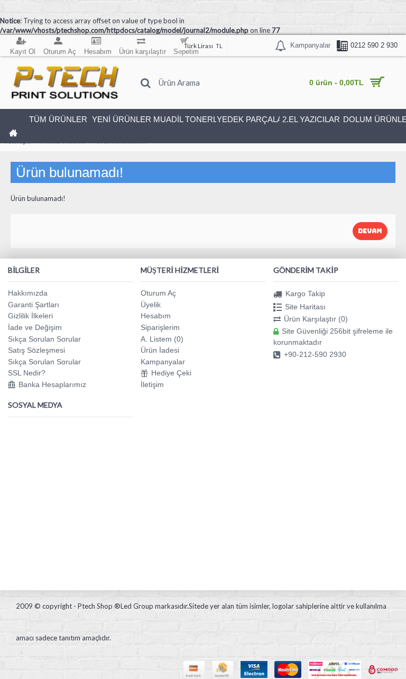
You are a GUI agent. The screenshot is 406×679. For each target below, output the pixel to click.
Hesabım (156, 315)
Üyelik (151, 304)
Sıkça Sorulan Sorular (44, 339)
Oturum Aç (158, 293)
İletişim (152, 384)
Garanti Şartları (33, 304)
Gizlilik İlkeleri (30, 315)
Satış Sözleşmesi (36, 350)
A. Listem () (162, 339)
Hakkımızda (28, 293)
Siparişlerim (160, 327)
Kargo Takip (305, 293)
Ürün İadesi (160, 350)
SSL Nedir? (26, 373)
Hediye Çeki (171, 373)
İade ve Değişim (35, 327)
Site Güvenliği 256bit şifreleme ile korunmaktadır (333, 336)
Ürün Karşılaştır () (316, 319)
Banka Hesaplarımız (52, 384)
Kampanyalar (163, 361)
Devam (370, 231)
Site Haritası (305, 306)
